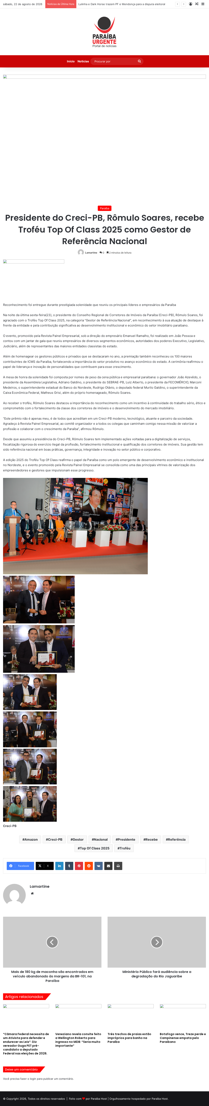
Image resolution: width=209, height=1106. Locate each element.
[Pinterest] (79, 866)
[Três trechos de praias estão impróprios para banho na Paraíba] (131, 1017)
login (33, 1078)
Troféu (125, 848)
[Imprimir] (118, 866)
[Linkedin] (59, 866)
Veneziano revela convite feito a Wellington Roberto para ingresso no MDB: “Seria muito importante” (78, 1040)
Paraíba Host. (160, 1098)
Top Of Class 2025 (94, 848)
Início (71, 61)
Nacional (101, 839)
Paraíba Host (99, 1098)
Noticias (83, 61)
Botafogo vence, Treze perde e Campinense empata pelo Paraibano (183, 1038)
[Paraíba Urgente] (105, 32)
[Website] (32, 893)
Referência (177, 839)
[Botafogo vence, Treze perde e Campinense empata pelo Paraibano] (183, 1017)
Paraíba (104, 208)
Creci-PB (55, 839)
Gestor (78, 839)
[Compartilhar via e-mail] (108, 866)
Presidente (126, 839)
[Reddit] (89, 866)
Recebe (152, 839)
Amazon (31, 839)
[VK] (98, 866)
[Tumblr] (69, 866)
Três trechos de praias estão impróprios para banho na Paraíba (129, 1038)
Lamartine (91, 252)
